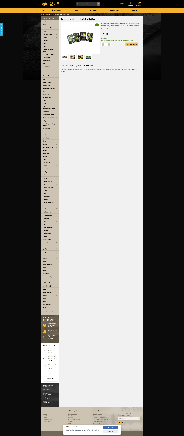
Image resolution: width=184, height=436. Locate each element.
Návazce (45, 166)
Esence (44, 91)
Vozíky (44, 301)
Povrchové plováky (47, 215)
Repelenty (45, 230)
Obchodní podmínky (115, 10)
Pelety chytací (46, 196)
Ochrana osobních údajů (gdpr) (100, 421)
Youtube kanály (47, 421)
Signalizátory (46, 243)
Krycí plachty (46, 138)
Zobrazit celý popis (106, 28)
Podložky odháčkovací (48, 203)
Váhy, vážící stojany (47, 286)
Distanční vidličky (47, 82)
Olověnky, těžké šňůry (48, 187)
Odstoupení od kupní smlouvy (100, 419)
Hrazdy (44, 104)
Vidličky (45, 295)
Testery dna (46, 274)
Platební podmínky (97, 414)
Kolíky (44, 121)
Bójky (44, 46)
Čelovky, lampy (46, 60)
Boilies (44, 43)
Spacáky (45, 249)
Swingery (45, 258)
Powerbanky (46, 218)
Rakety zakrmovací (47, 227)
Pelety (44, 193)
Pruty (44, 221)
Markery (45, 150)
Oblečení (45, 178)
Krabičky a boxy (46, 129)
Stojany (44, 252)
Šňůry (44, 267)
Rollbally (45, 236)
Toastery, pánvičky (47, 277)
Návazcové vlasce (47, 169)
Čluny (44, 63)
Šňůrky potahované (47, 264)
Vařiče (44, 289)
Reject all (110, 431)
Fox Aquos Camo (47, 97)
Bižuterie (45, 37)
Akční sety (45, 25)
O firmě (45, 414)
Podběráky (45, 200)
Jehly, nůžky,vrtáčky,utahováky (49, 107)
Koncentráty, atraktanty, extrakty (49, 125)
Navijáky (45, 172)
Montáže (45, 156)
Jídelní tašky (46, 111)
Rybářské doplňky (47, 240)
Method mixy (46, 153)
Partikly (45, 190)
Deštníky (45, 73)
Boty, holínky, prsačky (48, 54)
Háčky (44, 100)
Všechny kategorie (49, 311)
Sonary (44, 246)
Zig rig (44, 307)
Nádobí (44, 159)
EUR (121, 4)
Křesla (44, 141)
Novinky (45, 416)
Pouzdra (45, 209)
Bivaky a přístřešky (47, 34)
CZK (123, 4)
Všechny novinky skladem (50, 379)
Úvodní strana (44, 14)
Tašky (44, 270)
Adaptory (45, 22)
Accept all (110, 427)
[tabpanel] (49, 359)
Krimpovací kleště (47, 132)
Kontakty (134, 10)
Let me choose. (79, 432)
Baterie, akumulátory (48, 28)
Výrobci (76, 10)
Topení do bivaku (47, 280)
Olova (44, 184)
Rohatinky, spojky (47, 233)
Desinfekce (45, 70)
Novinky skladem (94, 10)
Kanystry (70, 416)
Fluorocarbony (46, 94)
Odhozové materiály (47, 181)
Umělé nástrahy (46, 283)
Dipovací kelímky (47, 76)
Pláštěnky (70, 417)
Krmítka (45, 135)
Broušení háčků (46, 57)
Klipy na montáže (72, 414)
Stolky (44, 255)
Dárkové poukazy (47, 67)
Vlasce (44, 298)
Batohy (44, 31)
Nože (44, 175)
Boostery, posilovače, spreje (48, 50)
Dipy (44, 79)
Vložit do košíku (133, 44)
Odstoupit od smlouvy (98, 424)
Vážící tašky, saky (47, 292)
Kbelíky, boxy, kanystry (48, 118)
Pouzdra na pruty (47, 212)
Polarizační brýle (47, 206)
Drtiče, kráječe (46, 85)
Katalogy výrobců (47, 419)
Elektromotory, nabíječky (49, 88)
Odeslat (121, 422)
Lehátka (45, 144)
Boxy (69, 423)
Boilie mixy (45, 40)
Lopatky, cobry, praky (48, 147)
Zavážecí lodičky (47, 304)
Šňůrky (44, 261)
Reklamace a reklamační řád (100, 417)
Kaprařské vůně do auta (48, 115)
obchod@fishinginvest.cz (49, 399)
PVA (44, 224)
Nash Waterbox (46, 162)
